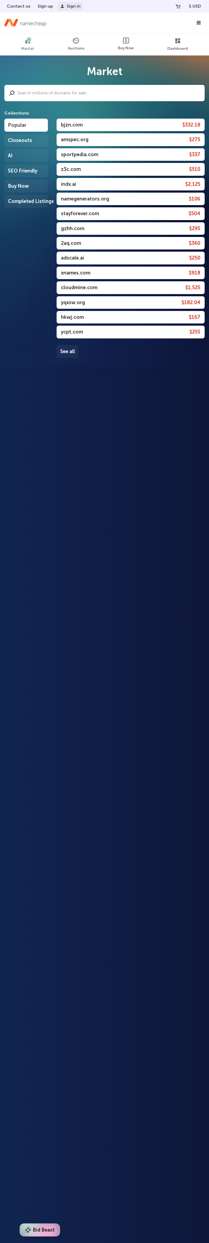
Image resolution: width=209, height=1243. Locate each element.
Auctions (76, 48)
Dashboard (177, 48)
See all (67, 351)
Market (27, 48)
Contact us (18, 6)
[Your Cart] (178, 6)
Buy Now (126, 48)
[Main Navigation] (199, 23)
